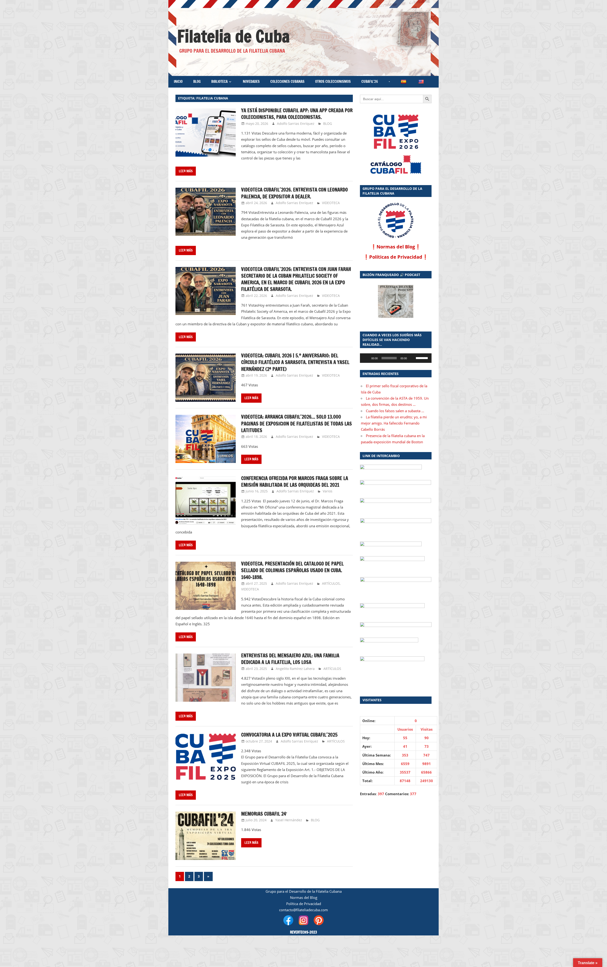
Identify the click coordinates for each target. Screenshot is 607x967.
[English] (421, 82)
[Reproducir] (366, 358)
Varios (327, 491)
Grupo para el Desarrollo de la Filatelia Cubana (304, 891)
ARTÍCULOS (331, 583)
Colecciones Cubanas (287, 81)
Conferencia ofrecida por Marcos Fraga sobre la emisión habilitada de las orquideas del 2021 (294, 481)
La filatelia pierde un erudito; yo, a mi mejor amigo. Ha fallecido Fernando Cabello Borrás (394, 423)
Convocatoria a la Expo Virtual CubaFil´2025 (289, 734)
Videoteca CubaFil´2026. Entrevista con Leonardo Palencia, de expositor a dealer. (294, 193)
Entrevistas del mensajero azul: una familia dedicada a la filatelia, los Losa (290, 659)
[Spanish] (404, 82)
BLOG (197, 81)
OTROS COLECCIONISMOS (333, 81)
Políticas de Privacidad (395, 257)
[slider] (422, 357)
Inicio (178, 81)
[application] (396, 358)
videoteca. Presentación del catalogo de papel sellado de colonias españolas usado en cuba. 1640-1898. (292, 570)
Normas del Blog (396, 246)
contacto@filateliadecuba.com (303, 909)
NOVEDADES (251, 81)
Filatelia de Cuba (233, 36)
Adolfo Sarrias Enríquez (295, 123)
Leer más (186, 171)
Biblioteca (219, 81)
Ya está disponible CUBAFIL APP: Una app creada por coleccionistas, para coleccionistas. (297, 114)
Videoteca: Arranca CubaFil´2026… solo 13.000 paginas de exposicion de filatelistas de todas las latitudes (296, 423)
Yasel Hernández (288, 820)
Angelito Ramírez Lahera (295, 668)
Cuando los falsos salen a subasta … (395, 410)
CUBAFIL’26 (369, 81)
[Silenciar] (412, 358)
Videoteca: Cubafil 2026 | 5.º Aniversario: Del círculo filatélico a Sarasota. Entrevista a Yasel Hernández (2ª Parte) (295, 362)
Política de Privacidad (303, 903)
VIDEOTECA (331, 203)
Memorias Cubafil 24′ (264, 813)
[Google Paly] (396, 164)
